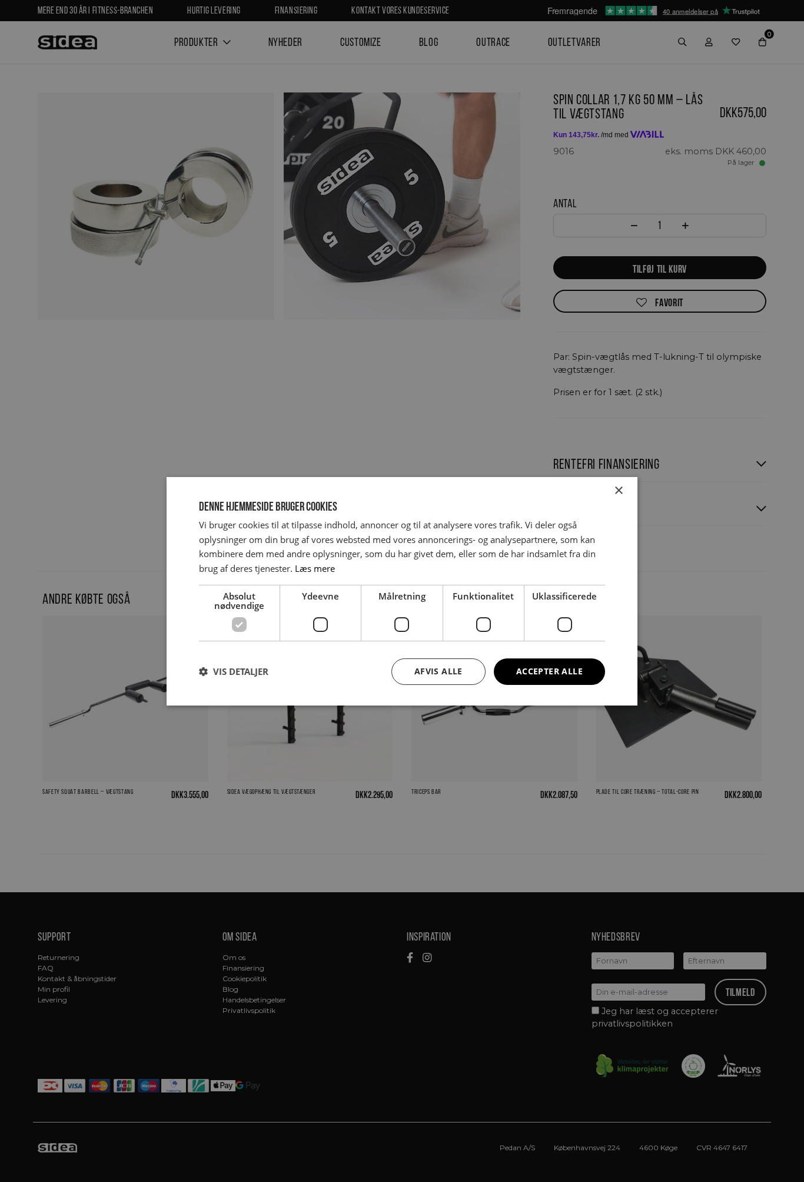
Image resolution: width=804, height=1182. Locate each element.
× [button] (618, 490)
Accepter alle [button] (549, 671)
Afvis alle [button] (438, 671)
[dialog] (402, 590)
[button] (233, 671)
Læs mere (315, 568)
